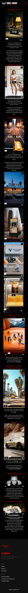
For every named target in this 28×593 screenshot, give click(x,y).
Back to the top (13, 589)
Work (3, 566)
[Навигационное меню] (26, 3)
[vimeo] (4, 553)
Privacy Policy (5, 576)
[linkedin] (7, 553)
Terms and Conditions (8, 578)
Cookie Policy (5, 581)
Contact (3, 570)
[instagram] (2, 553)
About (3, 568)
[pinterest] (9, 553)
